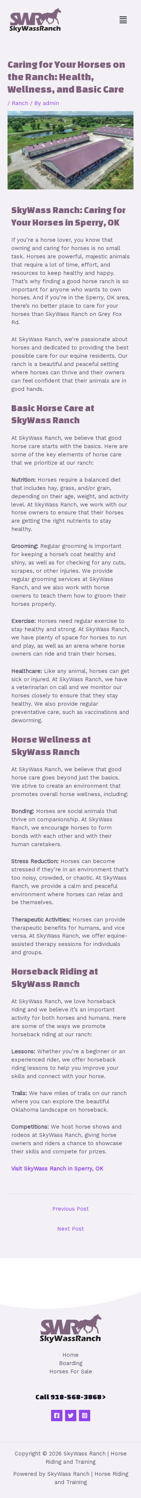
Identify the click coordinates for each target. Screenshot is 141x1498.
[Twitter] (70, 1415)
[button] (123, 20)
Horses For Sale (70, 1371)
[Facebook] (56, 1415)
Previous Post (70, 1208)
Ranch (20, 103)
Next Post (70, 1228)
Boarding (70, 1363)
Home (70, 1355)
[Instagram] (84, 1415)
